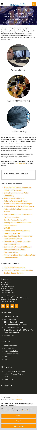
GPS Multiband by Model (13, 322)
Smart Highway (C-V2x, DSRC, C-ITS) (18, 330)
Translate (18, 400)
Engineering (9, 348)
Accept (18, 415)
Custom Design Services (13, 273)
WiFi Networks (10, 319)
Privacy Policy (26, 410)
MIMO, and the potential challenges (18, 204)
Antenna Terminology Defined (15, 201)
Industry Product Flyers (13, 374)
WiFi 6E (7, 228)
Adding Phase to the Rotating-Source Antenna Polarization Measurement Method (19, 209)
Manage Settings (18, 426)
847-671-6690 (10, 290)
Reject (18, 421)
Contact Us (8, 379)
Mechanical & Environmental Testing (18, 270)
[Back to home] (18, 5)
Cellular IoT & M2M (11, 317)
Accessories (9, 335)
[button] (2, 4)
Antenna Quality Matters (14, 198)
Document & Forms (11, 354)
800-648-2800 (10, 292)
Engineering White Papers (14, 371)
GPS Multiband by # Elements (15, 325)
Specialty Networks (12, 333)
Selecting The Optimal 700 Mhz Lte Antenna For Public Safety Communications (17, 249)
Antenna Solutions (11, 351)
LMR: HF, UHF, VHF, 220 (13, 327)
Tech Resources (20, 163)
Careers (7, 356)
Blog (6, 377)
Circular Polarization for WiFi (15, 220)
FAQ (6, 359)
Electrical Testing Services (14, 268)
